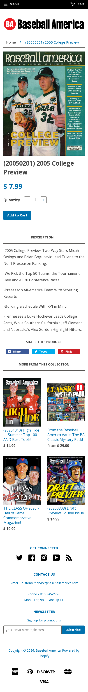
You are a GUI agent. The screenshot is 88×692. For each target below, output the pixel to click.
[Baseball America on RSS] (68, 559)
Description (42, 237)
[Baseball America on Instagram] (43, 559)
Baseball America (48, 650)
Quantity (11, 199)
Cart (81, 4)
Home (11, 42)
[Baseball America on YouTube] (56, 559)
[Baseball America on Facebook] (31, 559)
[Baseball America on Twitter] (19, 559)
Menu (14, 4)
